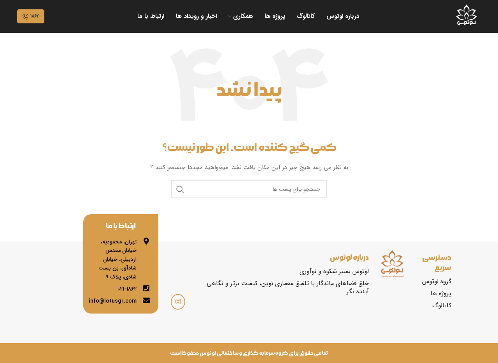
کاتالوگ (441, 305)
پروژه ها (441, 293)
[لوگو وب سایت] (466, 16)
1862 (34, 16)
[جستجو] (180, 189)
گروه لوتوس (436, 281)
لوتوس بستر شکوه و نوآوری (334, 271)
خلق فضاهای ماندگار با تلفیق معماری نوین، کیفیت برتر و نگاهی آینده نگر (287, 287)
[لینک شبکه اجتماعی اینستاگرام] (178, 302)
